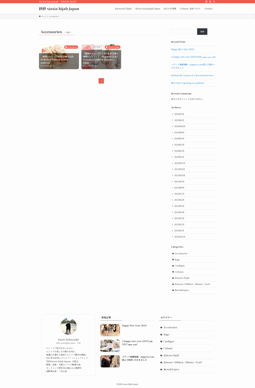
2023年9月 (179, 181)
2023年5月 (179, 206)
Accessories (181, 253)
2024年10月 (179, 126)
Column (179, 271)
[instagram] (206, 1)
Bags (177, 259)
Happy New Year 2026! (182, 49)
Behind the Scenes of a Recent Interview (192, 75)
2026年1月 (179, 114)
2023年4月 (179, 212)
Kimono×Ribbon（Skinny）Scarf (192, 284)
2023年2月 (179, 224)
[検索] (214, 1)
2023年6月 (179, 199)
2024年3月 (179, 144)
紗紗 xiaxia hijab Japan (59, 8)
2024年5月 (179, 138)
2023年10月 (179, 175)
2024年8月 (179, 132)
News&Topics (182, 290)
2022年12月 (179, 236)
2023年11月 (179, 169)
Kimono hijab (182, 277)
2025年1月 (179, 120)
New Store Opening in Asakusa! (187, 82)
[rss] (210, 1)
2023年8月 (179, 187)
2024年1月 (179, 156)
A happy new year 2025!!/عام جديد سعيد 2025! (193, 56)
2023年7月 (179, 193)
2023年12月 (179, 163)
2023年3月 (179, 218)
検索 (202, 31)
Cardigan (180, 265)
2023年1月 (179, 230)
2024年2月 (179, 150)
